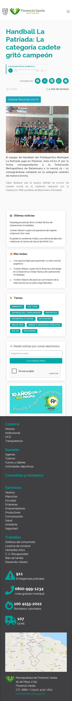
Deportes (51, 313)
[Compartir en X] (45, 81)
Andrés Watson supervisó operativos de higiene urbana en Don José (33, 232)
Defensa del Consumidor (26, 313)
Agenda (10, 454)
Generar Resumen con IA (23, 99)
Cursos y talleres (15, 462)
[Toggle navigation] (68, 11)
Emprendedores (15, 508)
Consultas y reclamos (24, 475)
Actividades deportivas (19, 466)
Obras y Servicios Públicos (44, 325)
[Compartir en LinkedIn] (52, 81)
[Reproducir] (10, 70)
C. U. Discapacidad (16, 554)
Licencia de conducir (18, 546)
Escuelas (10, 500)
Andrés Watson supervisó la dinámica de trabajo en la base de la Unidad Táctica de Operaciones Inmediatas (37, 271)
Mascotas (11, 496)
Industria (17, 325)
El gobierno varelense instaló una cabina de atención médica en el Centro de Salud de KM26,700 (36, 240)
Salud (15, 331)
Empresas (11, 504)
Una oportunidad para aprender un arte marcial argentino (37, 262)
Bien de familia (14, 558)
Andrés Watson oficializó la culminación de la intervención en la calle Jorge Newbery (36, 281)
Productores (12, 512)
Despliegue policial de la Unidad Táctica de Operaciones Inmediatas (31, 224)
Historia (10, 429)
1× (42, 71)
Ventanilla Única (15, 550)
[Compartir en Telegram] (66, 81)
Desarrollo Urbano (16, 562)
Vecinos (10, 492)
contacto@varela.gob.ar (30, 693)
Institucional (12, 433)
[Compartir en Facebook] (38, 81)
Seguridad (30, 331)
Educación (45, 319)
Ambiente (17, 306)
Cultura (32, 306)
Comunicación (14, 516)
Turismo (10, 458)
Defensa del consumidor (20, 542)
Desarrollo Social (23, 319)
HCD (8, 437)
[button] (17, 129)
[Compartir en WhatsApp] (59, 81)
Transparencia (14, 441)
